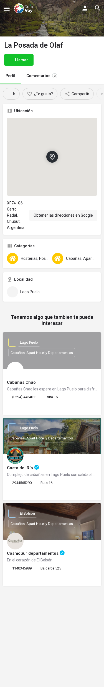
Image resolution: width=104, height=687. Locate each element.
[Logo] (23, 8)
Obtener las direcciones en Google (63, 215)
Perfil (10, 76)
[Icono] (7, 8)
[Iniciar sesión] (84, 8)
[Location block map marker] (52, 156)
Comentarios (40, 76)
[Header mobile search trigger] (97, 8)
